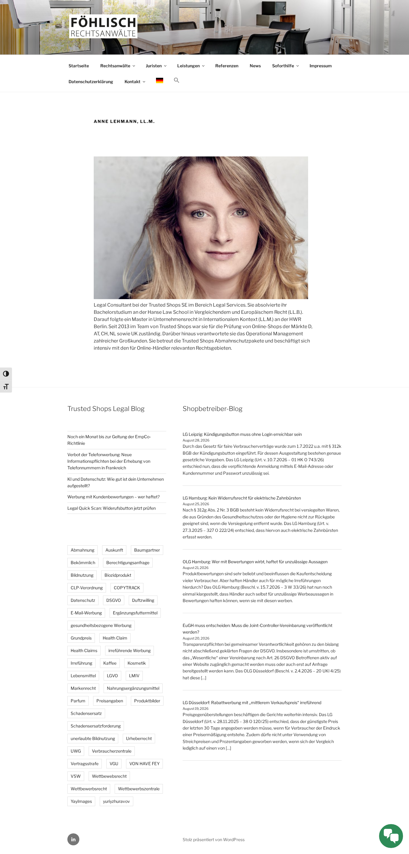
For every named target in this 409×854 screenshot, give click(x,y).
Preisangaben (109, 700)
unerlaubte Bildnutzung (93, 738)
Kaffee (109, 663)
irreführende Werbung (129, 650)
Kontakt (132, 81)
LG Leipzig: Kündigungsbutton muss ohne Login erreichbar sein (242, 434)
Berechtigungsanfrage (127, 562)
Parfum (78, 700)
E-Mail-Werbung (86, 612)
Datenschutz (83, 600)
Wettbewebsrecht (109, 776)
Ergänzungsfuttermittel (135, 612)
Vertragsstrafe (85, 763)
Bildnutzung (82, 575)
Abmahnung (82, 549)
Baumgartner (147, 549)
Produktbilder (147, 700)
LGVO (112, 675)
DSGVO (113, 600)
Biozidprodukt (117, 575)
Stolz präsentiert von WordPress (214, 839)
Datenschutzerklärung (91, 81)
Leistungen (188, 65)
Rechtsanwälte (115, 65)
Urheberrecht (139, 738)
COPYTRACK (127, 587)
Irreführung (81, 663)
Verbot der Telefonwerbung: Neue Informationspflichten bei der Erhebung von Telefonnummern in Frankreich (108, 461)
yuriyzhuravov (116, 801)
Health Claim (115, 637)
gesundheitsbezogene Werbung (101, 625)
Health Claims (84, 650)
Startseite (79, 65)
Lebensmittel (83, 675)
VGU (114, 763)
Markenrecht (83, 688)
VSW (76, 776)
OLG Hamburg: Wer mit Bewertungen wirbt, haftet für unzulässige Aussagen (255, 561)
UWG (76, 750)
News (255, 65)
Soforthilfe (283, 65)
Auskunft (114, 549)
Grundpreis (81, 637)
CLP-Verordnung (87, 587)
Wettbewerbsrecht (89, 788)
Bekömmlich (83, 562)
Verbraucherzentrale (111, 750)
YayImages (81, 801)
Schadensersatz (86, 713)
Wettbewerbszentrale (139, 788)
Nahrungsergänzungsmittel (133, 688)
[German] (159, 81)
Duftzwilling (143, 600)
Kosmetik (137, 663)
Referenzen (226, 65)
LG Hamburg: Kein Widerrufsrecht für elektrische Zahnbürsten (242, 497)
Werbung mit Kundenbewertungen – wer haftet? (113, 496)
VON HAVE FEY (144, 763)
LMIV (134, 675)
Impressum (321, 65)
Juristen (154, 65)
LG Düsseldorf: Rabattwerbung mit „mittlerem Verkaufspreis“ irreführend (252, 702)
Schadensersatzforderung (96, 725)
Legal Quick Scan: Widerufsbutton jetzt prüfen (111, 508)
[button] (176, 80)
